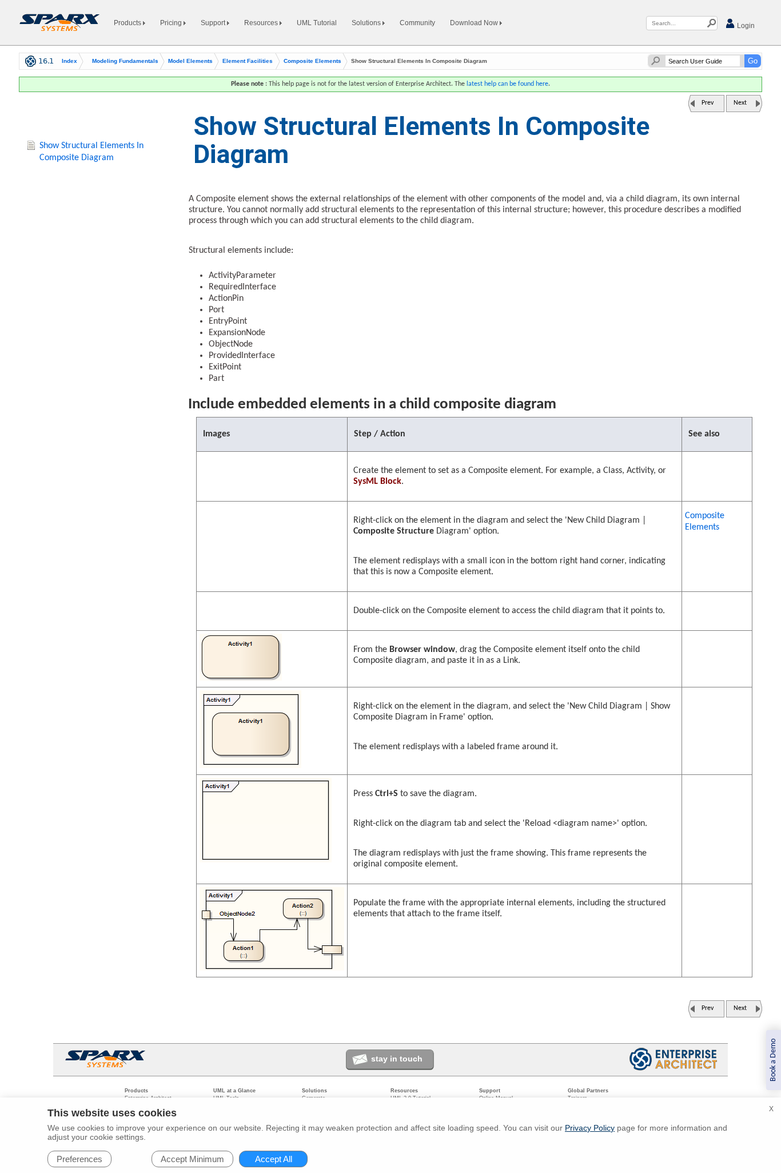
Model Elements (190, 61)
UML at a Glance (234, 1091)
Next (740, 103)
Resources (262, 23)
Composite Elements (312, 61)
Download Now (475, 23)
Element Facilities (247, 61)
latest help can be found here (507, 84)
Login (745, 26)
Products (128, 23)
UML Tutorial (317, 23)
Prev (708, 103)
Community (417, 23)
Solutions (367, 23)
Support (214, 23)
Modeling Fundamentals (125, 61)
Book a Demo (773, 1060)
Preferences (79, 1159)
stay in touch (397, 1058)
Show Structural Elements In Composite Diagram (91, 151)
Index (69, 61)
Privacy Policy (590, 1127)
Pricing (172, 23)
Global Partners (588, 1091)
